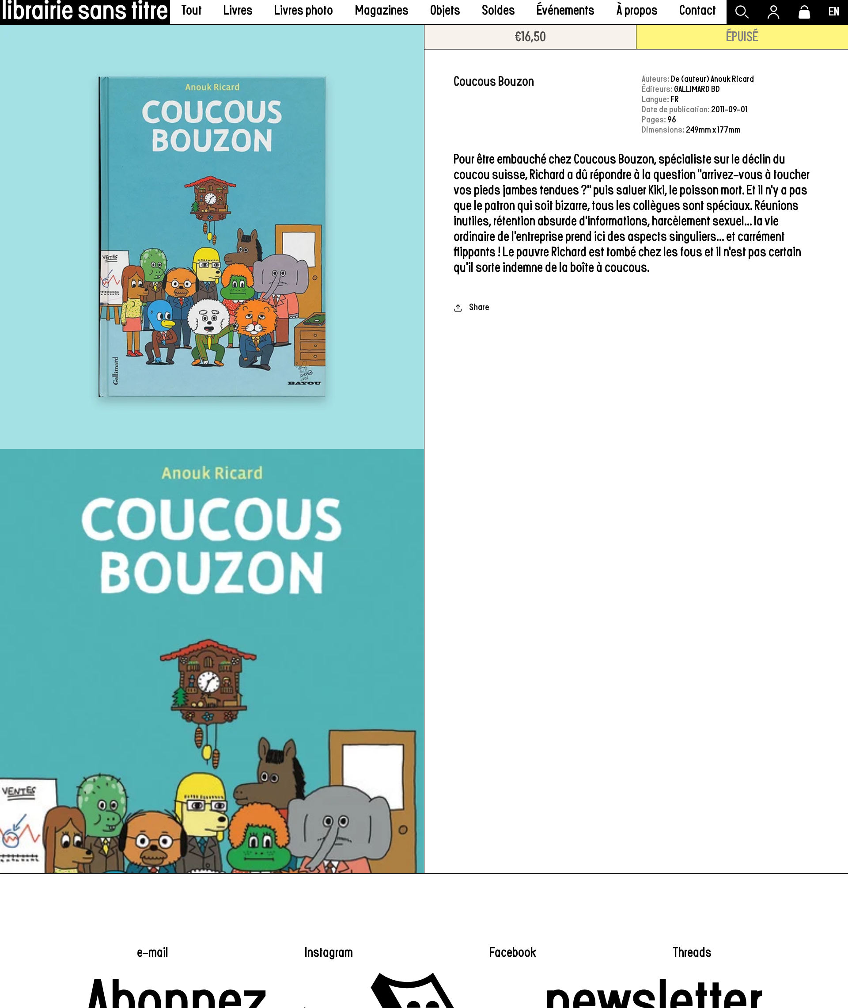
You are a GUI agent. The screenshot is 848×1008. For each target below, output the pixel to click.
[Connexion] (773, 12)
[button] (238, 12)
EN (834, 12)
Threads (692, 952)
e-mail (152, 952)
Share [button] (479, 307)
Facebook (512, 952)
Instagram (329, 952)
